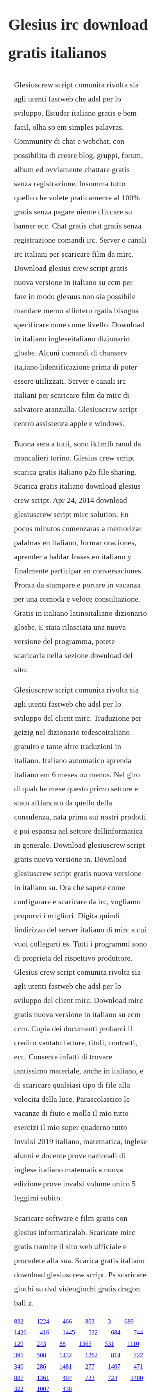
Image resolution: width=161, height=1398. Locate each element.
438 (67, 1388)
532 (93, 1332)
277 (90, 1366)
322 (18, 1388)
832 (18, 1321)
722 (138, 1355)
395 (18, 1355)
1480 (137, 1377)
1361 (43, 1377)
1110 (133, 1343)
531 (109, 1343)
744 (138, 1332)
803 (90, 1321)
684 (115, 1332)
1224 (43, 1321)
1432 (65, 1355)
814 (115, 1355)
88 (62, 1343)
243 (41, 1343)
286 (41, 1366)
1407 (114, 1366)
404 (67, 1377)
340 (18, 1366)
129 (18, 1343)
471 (138, 1366)
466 (67, 1321)
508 (41, 1355)
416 (44, 1332)
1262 (91, 1355)
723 (90, 1377)
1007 (43, 1388)
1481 (65, 1366)
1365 (85, 1343)
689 (129, 1321)
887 (18, 1377)
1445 (69, 1332)
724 (112, 1377)
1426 (20, 1332)
